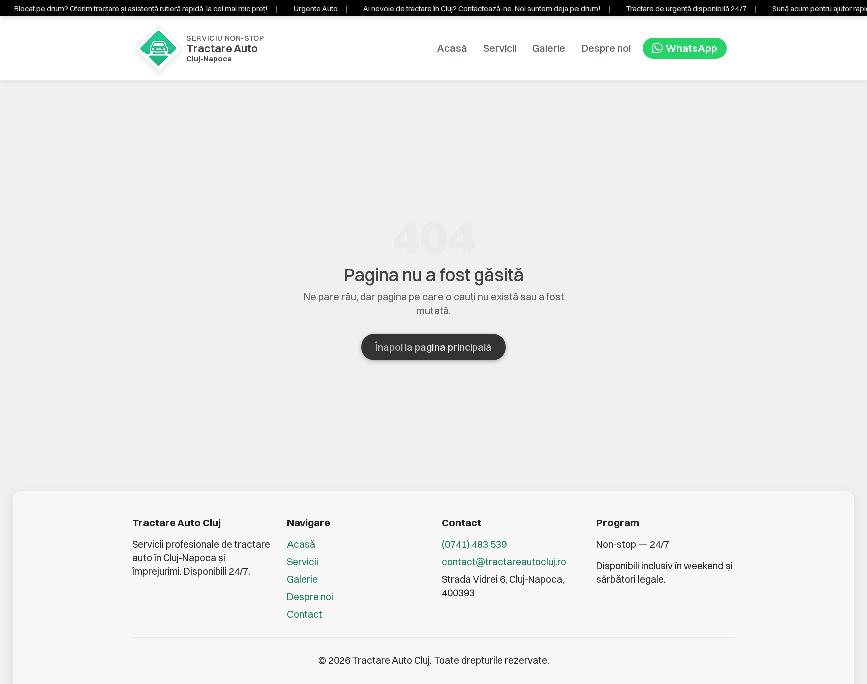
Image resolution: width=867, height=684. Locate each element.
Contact (304, 614)
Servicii (499, 48)
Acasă (452, 48)
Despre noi (606, 48)
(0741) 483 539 (474, 544)
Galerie (548, 48)
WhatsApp (691, 48)
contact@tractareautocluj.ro (504, 562)
